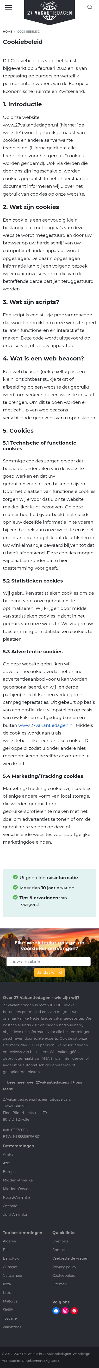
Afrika (8, 1154)
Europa (9, 1172)
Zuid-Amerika (15, 1214)
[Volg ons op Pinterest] (74, 1310)
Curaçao (10, 1267)
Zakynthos (12, 1327)
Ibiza (7, 1284)
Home (7, 31)
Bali (6, 1250)
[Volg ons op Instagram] (65, 1310)
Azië (6, 1163)
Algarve (9, 1241)
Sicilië (8, 1310)
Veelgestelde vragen (70, 1258)
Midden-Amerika (18, 1180)
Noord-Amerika (16, 1197)
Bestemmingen (18, 1146)
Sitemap (59, 1284)
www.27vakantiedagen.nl (46, 725)
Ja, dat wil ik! (49, 972)
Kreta (7, 1293)
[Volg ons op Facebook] (56, 1310)
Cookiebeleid (63, 1275)
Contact (59, 1250)
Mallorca (10, 1301)
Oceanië (10, 1206)
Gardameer (13, 1275)
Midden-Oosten (17, 1189)
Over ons (60, 1241)
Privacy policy (64, 1267)
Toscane (10, 1318)
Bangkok (11, 1258)
